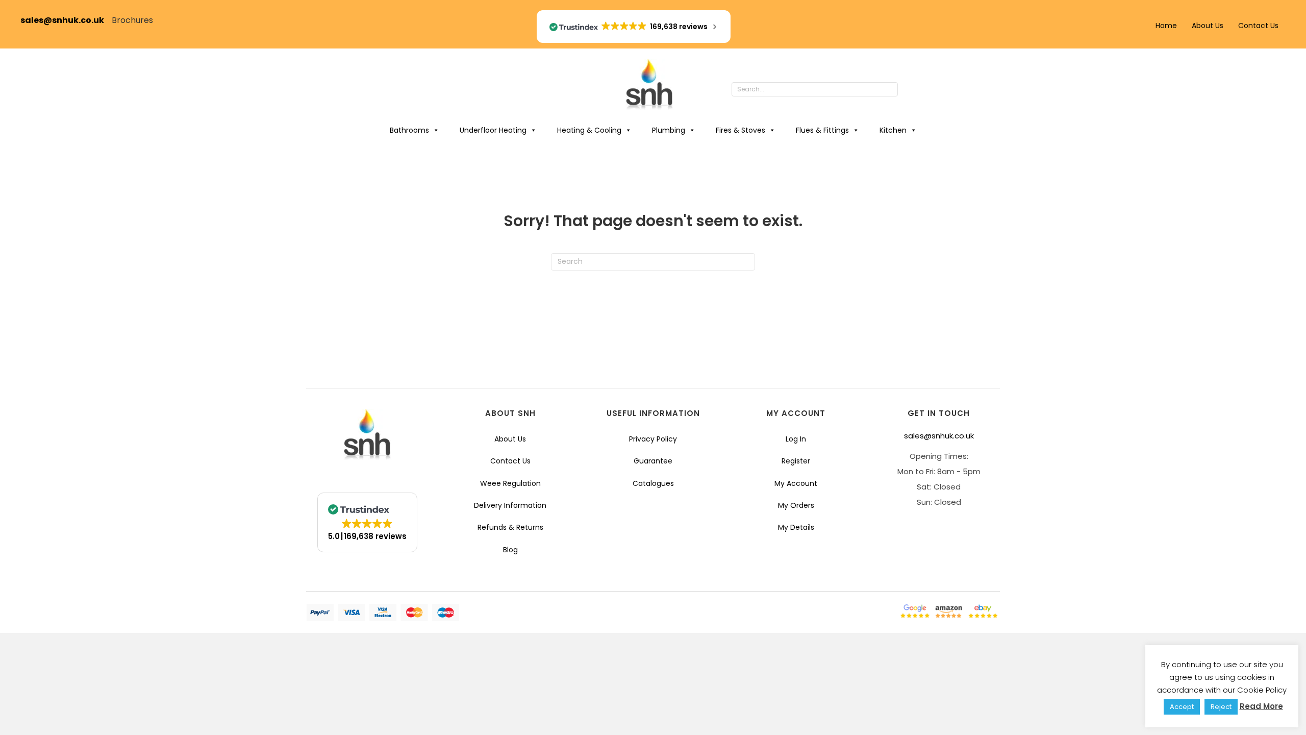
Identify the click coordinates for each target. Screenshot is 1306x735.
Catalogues (653, 483)
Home (1166, 25)
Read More (1261, 706)
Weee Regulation (510, 483)
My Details (796, 527)
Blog (510, 550)
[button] (908, 89)
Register (796, 461)
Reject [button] (1221, 707)
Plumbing (668, 130)
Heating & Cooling (589, 130)
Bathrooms (409, 130)
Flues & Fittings (822, 130)
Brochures (132, 20)
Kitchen (893, 130)
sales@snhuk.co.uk (66, 20)
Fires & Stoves (740, 130)
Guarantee (653, 461)
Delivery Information (510, 505)
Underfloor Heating (493, 130)
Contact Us (1258, 25)
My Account (795, 483)
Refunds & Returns (510, 527)
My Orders (796, 505)
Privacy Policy (653, 439)
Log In (796, 439)
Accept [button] (1182, 707)
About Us (1207, 25)
